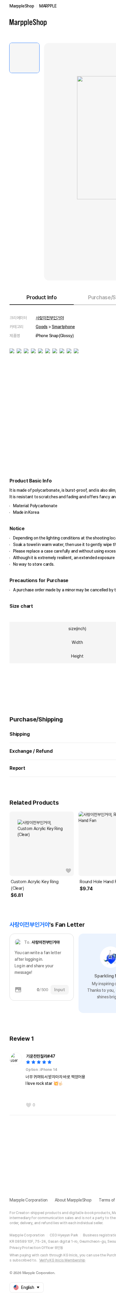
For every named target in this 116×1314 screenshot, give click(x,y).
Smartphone (63, 326)
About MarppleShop (73, 1200)
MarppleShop (22, 6)
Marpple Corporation (29, 1200)
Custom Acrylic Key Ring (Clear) (34, 885)
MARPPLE (48, 6)
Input (59, 989)
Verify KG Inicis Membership (62, 1260)
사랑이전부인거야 (50, 317)
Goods (42, 326)
